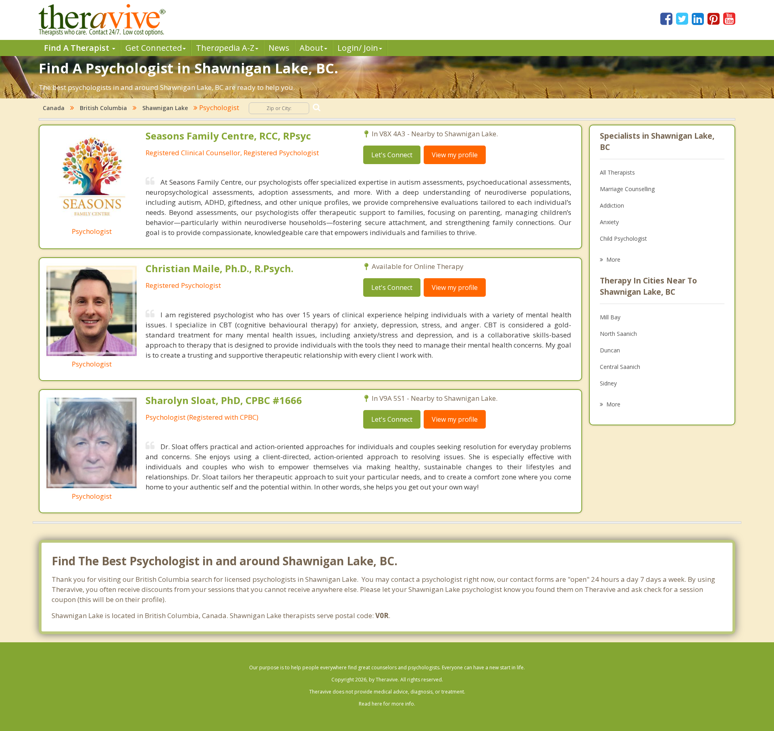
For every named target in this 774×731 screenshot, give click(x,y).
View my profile (455, 154)
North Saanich (618, 333)
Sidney (608, 383)
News (278, 47)
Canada (53, 108)
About (311, 47)
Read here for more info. (387, 703)
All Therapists (617, 172)
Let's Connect (391, 154)
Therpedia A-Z (225, 47)
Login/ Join (357, 47)
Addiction (612, 205)
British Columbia (103, 108)
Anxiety (609, 222)
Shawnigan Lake (165, 108)
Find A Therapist (77, 47)
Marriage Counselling (627, 189)
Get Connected (153, 47)
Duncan (610, 350)
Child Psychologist (623, 238)
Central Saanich (620, 367)
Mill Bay (610, 317)
